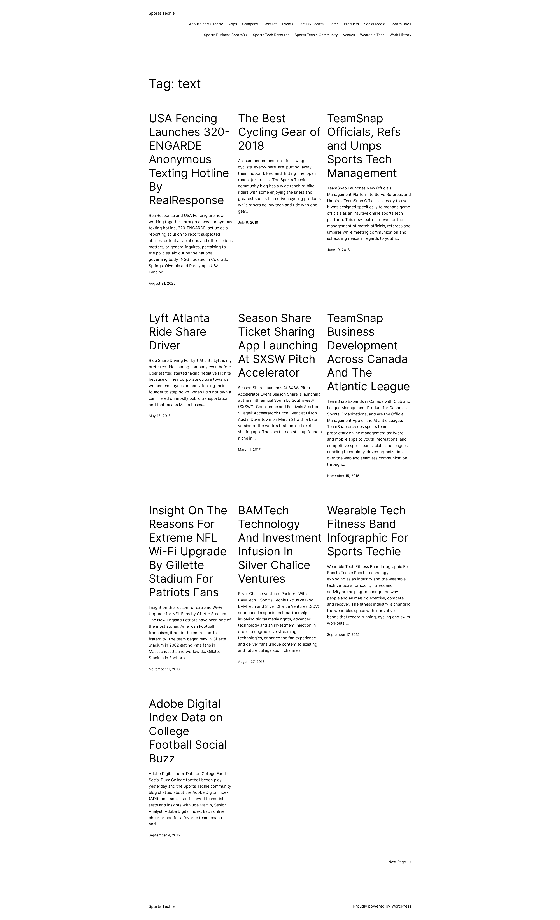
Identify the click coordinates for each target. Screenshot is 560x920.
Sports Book (400, 24)
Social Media (374, 24)
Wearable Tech (372, 35)
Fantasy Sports (311, 24)
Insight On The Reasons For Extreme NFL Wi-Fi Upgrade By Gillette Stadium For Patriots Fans (188, 551)
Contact (270, 24)
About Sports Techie (206, 24)
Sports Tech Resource (271, 35)
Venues (349, 35)
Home (334, 24)
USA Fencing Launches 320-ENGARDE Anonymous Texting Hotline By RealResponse (189, 159)
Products (351, 24)
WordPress (401, 906)
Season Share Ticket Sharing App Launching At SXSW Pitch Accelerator (278, 345)
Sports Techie (162, 13)
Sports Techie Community (316, 35)
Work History (400, 35)
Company (250, 24)
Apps (232, 24)
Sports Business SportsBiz (226, 35)
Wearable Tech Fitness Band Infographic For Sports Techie (367, 531)
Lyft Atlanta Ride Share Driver (179, 331)
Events (287, 24)
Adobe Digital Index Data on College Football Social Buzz (188, 731)
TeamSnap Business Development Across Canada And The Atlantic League (368, 352)
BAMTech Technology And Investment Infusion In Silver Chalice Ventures (280, 544)
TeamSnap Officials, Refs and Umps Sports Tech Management (364, 146)
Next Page (399, 862)
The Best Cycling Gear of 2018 (279, 132)
